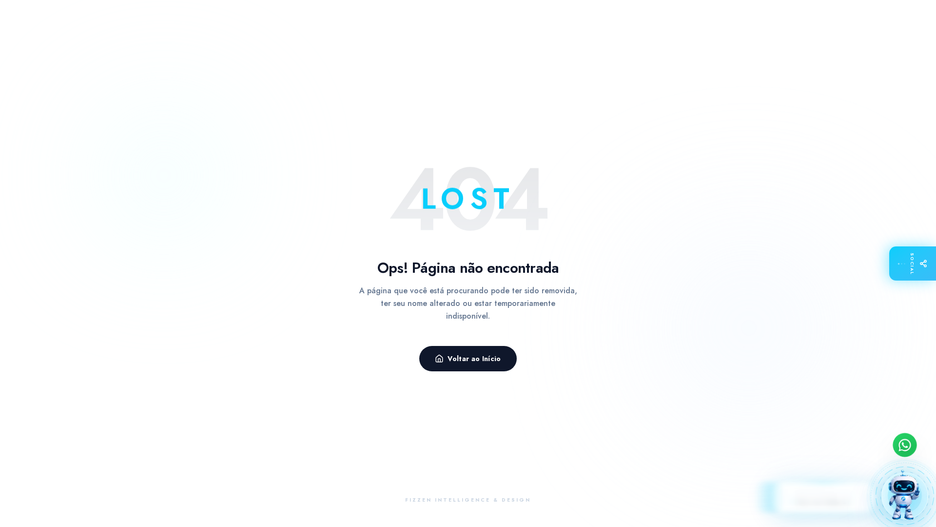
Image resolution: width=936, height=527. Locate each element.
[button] (904, 495)
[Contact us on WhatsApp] (905, 445)
